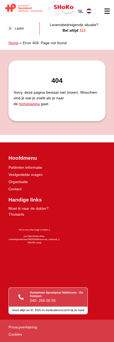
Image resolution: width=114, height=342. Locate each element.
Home (13, 43)
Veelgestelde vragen (25, 174)
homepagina (29, 104)
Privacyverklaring (22, 327)
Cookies (15, 334)
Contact (14, 189)
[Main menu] (107, 11)
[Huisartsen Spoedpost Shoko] (39, 10)
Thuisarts (16, 214)
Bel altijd (74, 30)
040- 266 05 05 (43, 300)
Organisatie (18, 182)
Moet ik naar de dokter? (28, 208)
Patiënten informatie (25, 167)
